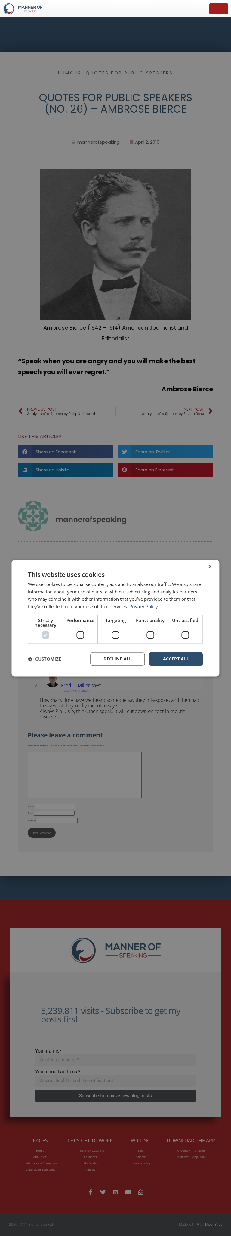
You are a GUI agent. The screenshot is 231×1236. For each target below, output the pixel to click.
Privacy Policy (143, 607)
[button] (44, 659)
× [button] (210, 567)
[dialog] (115, 618)
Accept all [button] (176, 659)
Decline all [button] (117, 659)
